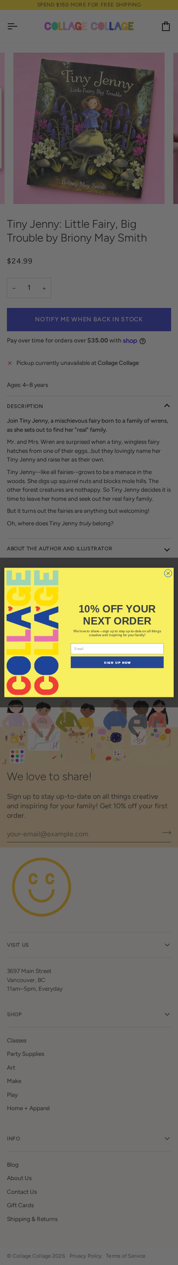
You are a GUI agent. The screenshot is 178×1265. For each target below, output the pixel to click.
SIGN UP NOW (117, 662)
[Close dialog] (168, 574)
